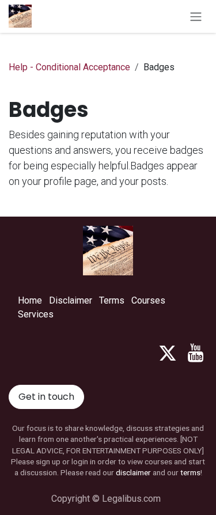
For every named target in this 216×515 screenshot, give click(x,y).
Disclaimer (70, 300)
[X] (167, 353)
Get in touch (46, 396)
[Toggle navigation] (195, 16)
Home (30, 300)
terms (190, 472)
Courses (148, 300)
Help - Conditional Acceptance (69, 67)
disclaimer (133, 472)
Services (36, 314)
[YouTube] (195, 353)
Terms (111, 300)
